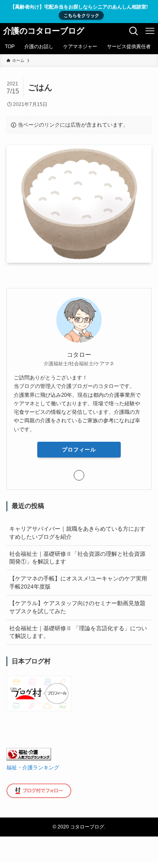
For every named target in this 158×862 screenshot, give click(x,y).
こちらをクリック (81, 15)
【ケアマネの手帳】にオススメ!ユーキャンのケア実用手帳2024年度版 (78, 582)
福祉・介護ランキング (32, 768)
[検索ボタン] (134, 31)
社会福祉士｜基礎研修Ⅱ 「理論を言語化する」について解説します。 (78, 632)
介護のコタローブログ (43, 31)
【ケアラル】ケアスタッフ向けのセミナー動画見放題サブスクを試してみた (77, 607)
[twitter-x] (79, 475)
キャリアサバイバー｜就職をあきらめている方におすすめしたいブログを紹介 (77, 532)
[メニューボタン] (150, 31)
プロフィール (79, 450)
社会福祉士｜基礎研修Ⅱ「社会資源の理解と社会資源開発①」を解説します (77, 558)
